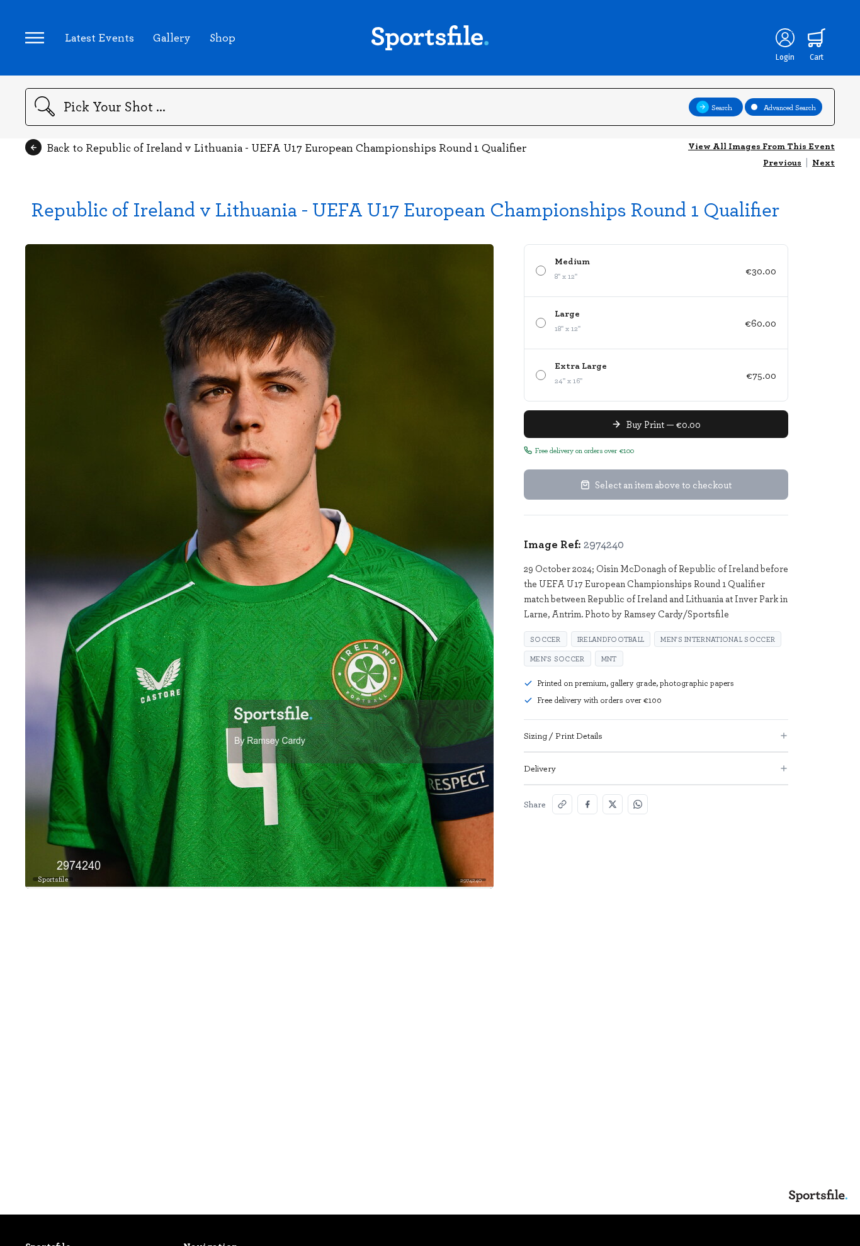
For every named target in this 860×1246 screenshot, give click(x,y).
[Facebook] (587, 804)
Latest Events (99, 37)
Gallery (172, 37)
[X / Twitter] (613, 804)
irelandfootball (611, 639)
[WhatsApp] (638, 804)
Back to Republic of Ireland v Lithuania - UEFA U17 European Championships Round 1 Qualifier (286, 147)
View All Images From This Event (761, 145)
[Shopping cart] (816, 37)
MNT (609, 658)
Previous (782, 162)
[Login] (785, 37)
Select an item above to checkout (663, 484)
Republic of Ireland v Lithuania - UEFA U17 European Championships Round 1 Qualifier (405, 208)
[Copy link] (562, 804)
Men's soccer (557, 658)
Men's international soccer (717, 639)
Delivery (540, 768)
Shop (222, 37)
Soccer (545, 639)
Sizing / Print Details (563, 735)
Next (823, 162)
